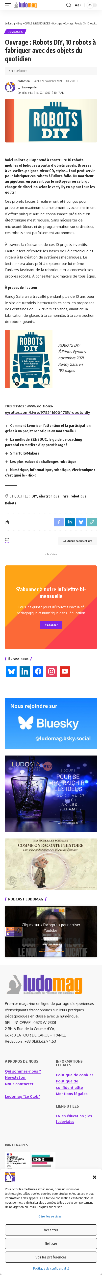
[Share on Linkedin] (70, 522)
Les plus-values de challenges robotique (43, 461)
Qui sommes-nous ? (23, 1071)
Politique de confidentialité (51, 1268)
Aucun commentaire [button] (79, 540)
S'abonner (51, 624)
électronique (49, 496)
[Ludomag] (25, 5)
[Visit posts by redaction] (10, 87)
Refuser (51, 1243)
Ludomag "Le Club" (22, 1096)
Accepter (51, 1230)
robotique (78, 496)
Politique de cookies (75, 1075)
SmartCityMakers (24, 453)
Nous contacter (19, 1083)
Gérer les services (49, 1216)
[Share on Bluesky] (81, 522)
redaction (24, 81)
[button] (94, 1177)
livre (65, 496)
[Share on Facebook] (59, 522)
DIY (34, 496)
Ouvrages (15, 31)
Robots (10, 503)
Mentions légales (72, 1093)
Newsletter (15, 1077)
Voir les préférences (51, 1257)
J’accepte (51, 938)
